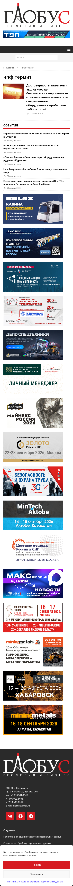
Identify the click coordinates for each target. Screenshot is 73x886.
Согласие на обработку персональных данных (27, 843)
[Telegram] (31, 816)
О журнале (9, 830)
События (10, 125)
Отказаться (36, 874)
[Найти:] (36, 57)
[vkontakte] (10, 816)
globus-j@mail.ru (21, 805)
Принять (36, 864)
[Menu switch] (68, 49)
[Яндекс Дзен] (20, 816)
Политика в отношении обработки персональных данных (35, 882)
